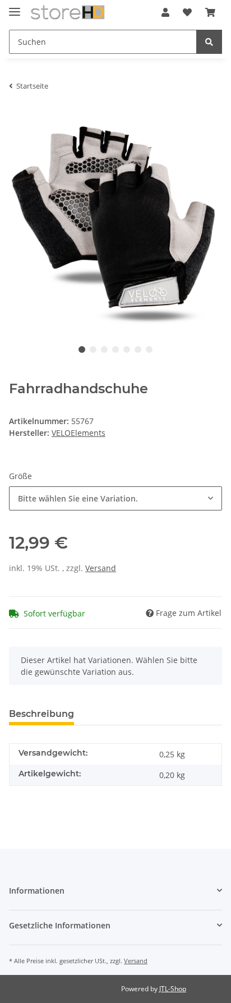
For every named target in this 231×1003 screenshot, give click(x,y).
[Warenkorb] (210, 12)
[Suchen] (209, 42)
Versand (100, 568)
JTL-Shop (172, 988)
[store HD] (67, 12)
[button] (165, 12)
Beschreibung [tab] (41, 713)
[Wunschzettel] (187, 12)
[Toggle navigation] (14, 7)
